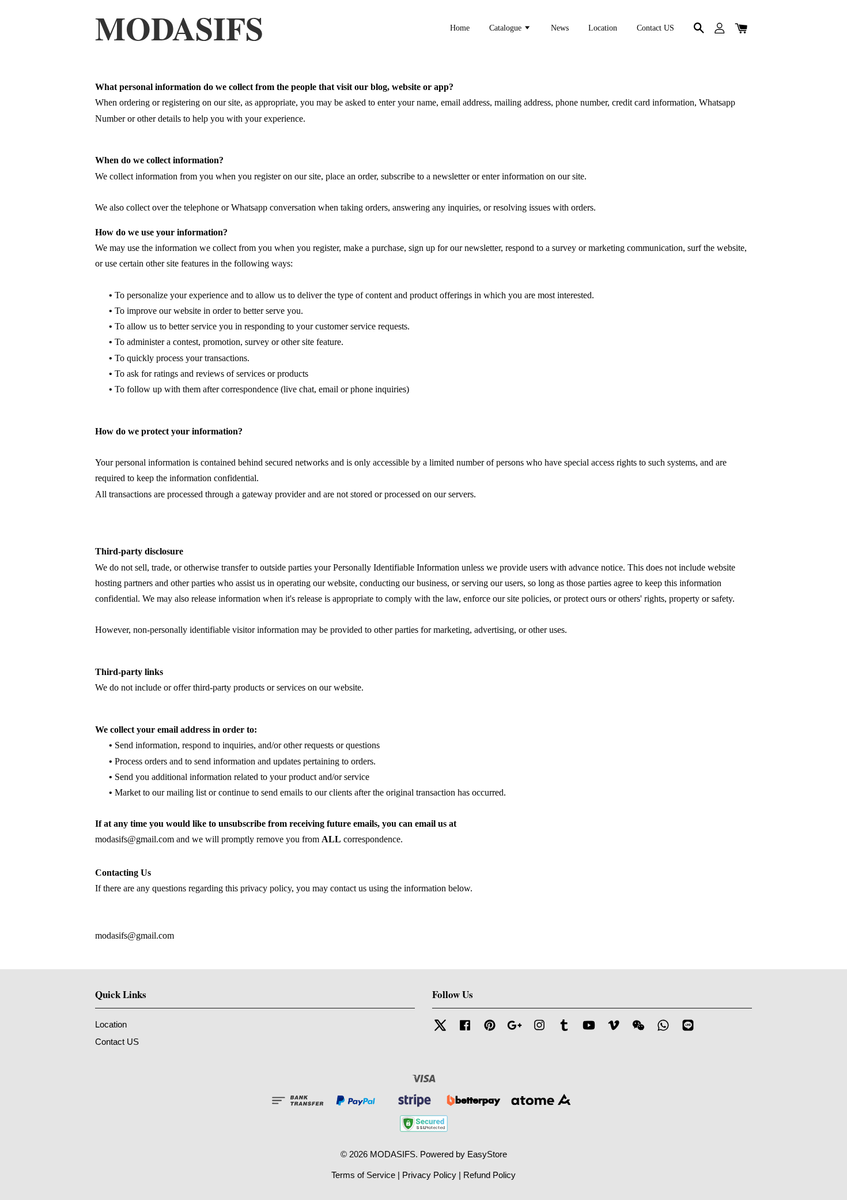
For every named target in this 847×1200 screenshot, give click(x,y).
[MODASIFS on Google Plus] (514, 1030)
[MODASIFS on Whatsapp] (663, 1030)
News (560, 28)
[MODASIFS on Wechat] (638, 1030)
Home (460, 28)
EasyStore (487, 1154)
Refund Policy (489, 1175)
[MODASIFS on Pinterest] (490, 1030)
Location (602, 28)
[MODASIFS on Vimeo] (614, 1030)
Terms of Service (363, 1175)
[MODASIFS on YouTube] (589, 1030)
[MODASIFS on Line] (688, 1030)
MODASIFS (179, 28)
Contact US (655, 28)
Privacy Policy (429, 1175)
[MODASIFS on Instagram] (539, 1030)
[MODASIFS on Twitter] (440, 1030)
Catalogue (506, 28)
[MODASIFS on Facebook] (465, 1030)
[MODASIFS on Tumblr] (564, 1030)
